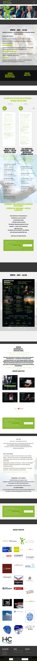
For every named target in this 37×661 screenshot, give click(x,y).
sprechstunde (10, 77)
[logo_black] (30, 627)
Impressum (27, 650)
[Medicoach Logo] (30, 601)
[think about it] (30, 579)
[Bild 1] (30, 549)
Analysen (27, 75)
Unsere (10, 73)
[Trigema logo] (18, 580)
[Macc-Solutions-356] (7, 2)
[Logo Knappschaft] (18, 588)
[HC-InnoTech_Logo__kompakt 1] (7, 640)
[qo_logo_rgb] (18, 549)
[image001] (30, 566)
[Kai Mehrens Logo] (7, 616)
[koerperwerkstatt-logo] (18, 612)
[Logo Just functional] (18, 565)
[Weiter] (34, 108)
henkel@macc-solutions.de (18, 652)
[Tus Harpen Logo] (7, 629)
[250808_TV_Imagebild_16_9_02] (7, 549)
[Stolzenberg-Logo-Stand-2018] (7, 577)
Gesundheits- (10, 75)
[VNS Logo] (18, 556)
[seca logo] (7, 556)
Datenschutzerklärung (29, 652)
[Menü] (33, 2)
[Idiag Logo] (7, 568)
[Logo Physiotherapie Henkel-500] (27, 540)
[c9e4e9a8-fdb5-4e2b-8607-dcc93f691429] (7, 602)
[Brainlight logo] (30, 558)
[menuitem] (33, 2)
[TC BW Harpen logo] (29, 617)
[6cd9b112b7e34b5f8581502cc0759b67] (10, 541)
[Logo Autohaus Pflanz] (7, 588)
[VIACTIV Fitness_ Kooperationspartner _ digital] (30, 592)
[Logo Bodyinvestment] (18, 603)
